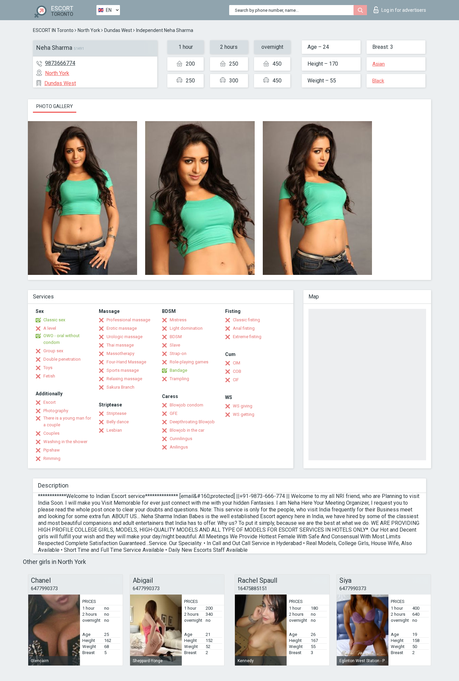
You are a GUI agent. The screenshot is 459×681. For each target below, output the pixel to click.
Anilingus (179, 447)
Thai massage (120, 345)
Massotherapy (120, 353)
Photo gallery (54, 106)
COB (237, 371)
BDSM (176, 336)
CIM (236, 362)
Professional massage (128, 319)
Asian (378, 64)
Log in (403, 10)
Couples (51, 433)
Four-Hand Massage (126, 361)
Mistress (178, 319)
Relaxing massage (124, 378)
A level (49, 328)
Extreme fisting (247, 336)
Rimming (51, 458)
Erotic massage (122, 328)
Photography (55, 410)
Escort (49, 402)
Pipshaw (51, 450)
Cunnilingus (181, 438)
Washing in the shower (65, 441)
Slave (175, 345)
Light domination (186, 328)
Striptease (116, 413)
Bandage (178, 370)
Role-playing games (189, 361)
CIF (236, 379)
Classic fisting (246, 319)
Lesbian (114, 430)
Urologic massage (124, 336)
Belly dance (118, 421)
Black (378, 81)
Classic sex (54, 319)
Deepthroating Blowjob (192, 421)
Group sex (53, 350)
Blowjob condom (186, 404)
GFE (173, 413)
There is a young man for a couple (67, 421)
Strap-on (178, 353)
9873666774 (60, 63)
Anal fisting (244, 328)
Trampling (179, 378)
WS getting (243, 414)
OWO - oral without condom (61, 339)
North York (89, 30)
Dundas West (118, 30)
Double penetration (62, 359)
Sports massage (123, 370)
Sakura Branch (120, 387)
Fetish (49, 376)
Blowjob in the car (187, 430)
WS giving (242, 405)
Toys (47, 367)
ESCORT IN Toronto (53, 30)
